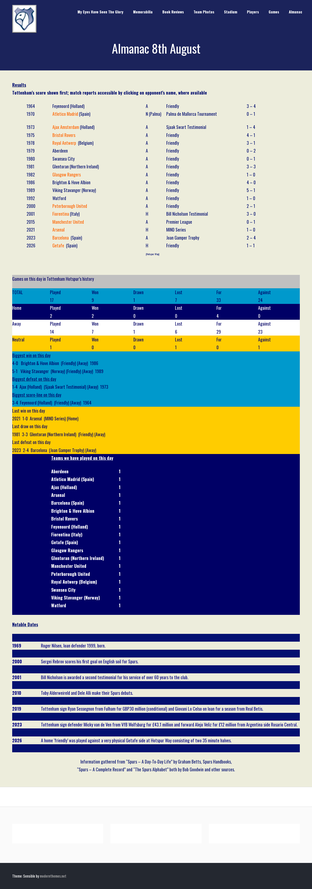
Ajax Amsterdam (65, 127)
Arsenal (58, 229)
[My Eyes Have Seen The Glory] (24, 31)
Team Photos (204, 11)
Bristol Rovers (63, 135)
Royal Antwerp (64, 143)
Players (253, 11)
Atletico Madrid (65, 114)
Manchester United (68, 222)
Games (274, 11)
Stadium (230, 11)
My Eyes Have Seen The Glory (100, 11)
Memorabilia (143, 11)
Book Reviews (173, 11)
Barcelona (60, 237)
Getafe (58, 245)
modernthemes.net (53, 876)
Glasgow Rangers (66, 174)
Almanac (295, 11)
